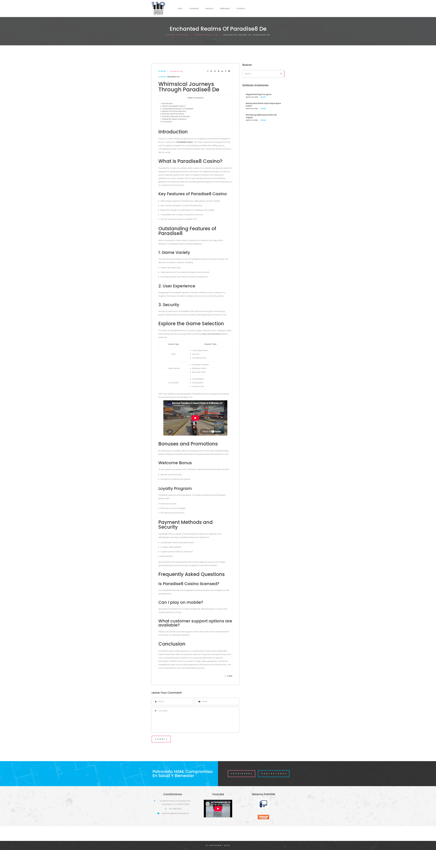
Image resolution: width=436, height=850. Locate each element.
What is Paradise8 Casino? (174, 106)
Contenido (194, 8)
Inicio (180, 8)
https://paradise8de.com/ (213, 334)
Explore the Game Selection (174, 111)
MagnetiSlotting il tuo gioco (258, 94)
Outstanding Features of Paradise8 (177, 108)
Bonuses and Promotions (173, 113)
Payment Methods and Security (176, 116)
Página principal (177, 35)
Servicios (209, 8)
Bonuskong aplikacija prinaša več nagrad (261, 116)
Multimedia (225, 8)
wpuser (163, 71)
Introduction (167, 103)
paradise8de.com (206, 35)
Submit (161, 739)
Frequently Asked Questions (174, 119)
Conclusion (167, 121)
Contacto (240, 8)
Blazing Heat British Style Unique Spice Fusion (263, 104)
